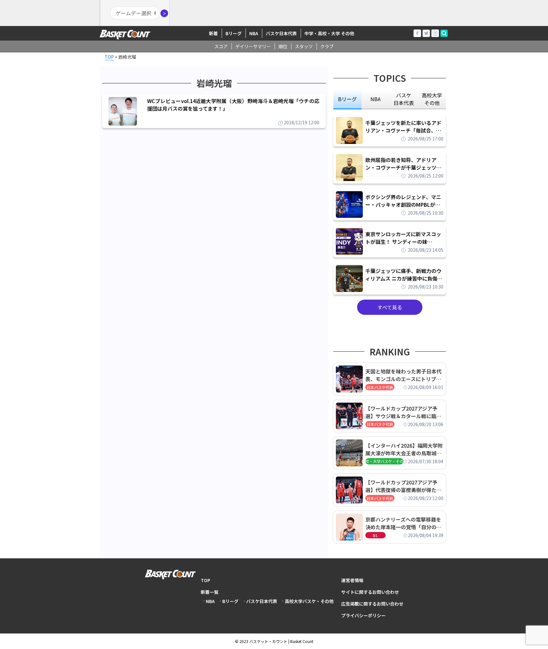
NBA (253, 33)
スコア (221, 46)
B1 (375, 535)
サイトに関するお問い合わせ (370, 592)
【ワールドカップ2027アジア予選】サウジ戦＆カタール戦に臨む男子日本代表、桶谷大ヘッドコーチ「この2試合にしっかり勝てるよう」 (403, 412)
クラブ (327, 46)
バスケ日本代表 (281, 33)
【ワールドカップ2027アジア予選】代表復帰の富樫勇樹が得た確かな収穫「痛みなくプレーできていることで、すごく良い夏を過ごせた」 (403, 486)
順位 (282, 46)
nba (375, 99)
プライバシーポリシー (363, 615)
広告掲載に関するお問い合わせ (372, 603)
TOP (205, 580)
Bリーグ (233, 33)
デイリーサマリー (253, 46)
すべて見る (389, 307)
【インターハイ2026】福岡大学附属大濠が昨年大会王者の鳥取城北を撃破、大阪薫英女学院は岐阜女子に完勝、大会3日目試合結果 (404, 449)
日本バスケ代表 (380, 387)
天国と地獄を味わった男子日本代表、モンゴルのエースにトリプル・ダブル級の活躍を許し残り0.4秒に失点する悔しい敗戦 (404, 375)
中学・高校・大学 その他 (329, 33)
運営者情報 (352, 580)
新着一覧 (210, 592)
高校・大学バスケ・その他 (384, 461)
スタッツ (304, 46)
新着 (213, 33)
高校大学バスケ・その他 (309, 601)
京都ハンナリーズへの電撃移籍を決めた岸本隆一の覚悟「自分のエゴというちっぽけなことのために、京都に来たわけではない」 (403, 523)
